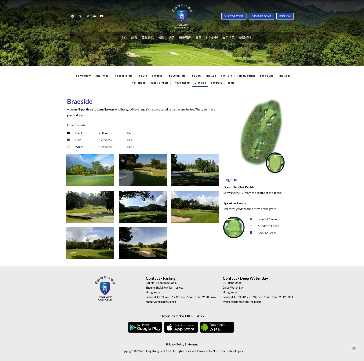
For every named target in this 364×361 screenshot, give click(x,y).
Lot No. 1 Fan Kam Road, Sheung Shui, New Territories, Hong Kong (164, 287)
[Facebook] (72, 16)
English (285, 16)
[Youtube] (102, 16)
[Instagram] (87, 16)
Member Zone (261, 16)
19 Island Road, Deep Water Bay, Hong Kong (233, 287)
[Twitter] (80, 16)
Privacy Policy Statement (182, 344)
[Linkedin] (94, 16)
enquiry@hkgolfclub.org (161, 301)
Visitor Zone (233, 16)
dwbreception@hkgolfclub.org (242, 301)
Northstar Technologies (228, 351)
